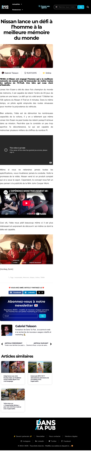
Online (48, 73)
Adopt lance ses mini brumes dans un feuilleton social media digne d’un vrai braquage (12, 378)
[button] (88, 7)
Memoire (26, 277)
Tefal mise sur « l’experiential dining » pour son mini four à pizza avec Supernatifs (12, 406)
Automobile (18, 277)
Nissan (32, 277)
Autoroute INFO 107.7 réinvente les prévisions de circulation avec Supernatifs (40, 378)
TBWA (42, 277)
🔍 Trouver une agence (44, 7)
